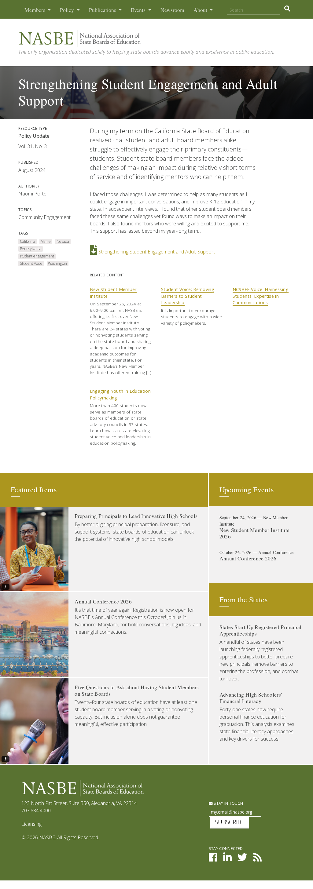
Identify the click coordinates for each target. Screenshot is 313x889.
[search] (287, 8)
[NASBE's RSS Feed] (257, 859)
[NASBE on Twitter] (242, 859)
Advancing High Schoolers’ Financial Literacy (251, 698)
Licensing (31, 824)
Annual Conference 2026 (103, 601)
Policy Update (34, 136)
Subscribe (230, 822)
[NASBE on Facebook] (213, 859)
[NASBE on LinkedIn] (227, 859)
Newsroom (172, 9)
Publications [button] (103, 9)
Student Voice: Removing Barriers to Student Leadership (187, 295)
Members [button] (35, 9)
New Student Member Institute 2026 (254, 533)
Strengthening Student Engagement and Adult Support (156, 251)
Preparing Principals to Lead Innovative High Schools (136, 515)
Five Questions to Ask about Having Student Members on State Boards (137, 690)
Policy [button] (67, 9)
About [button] (200, 9)
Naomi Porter (33, 193)
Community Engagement (44, 217)
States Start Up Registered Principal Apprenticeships (260, 630)
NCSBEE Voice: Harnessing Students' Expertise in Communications (261, 295)
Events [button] (139, 9)
